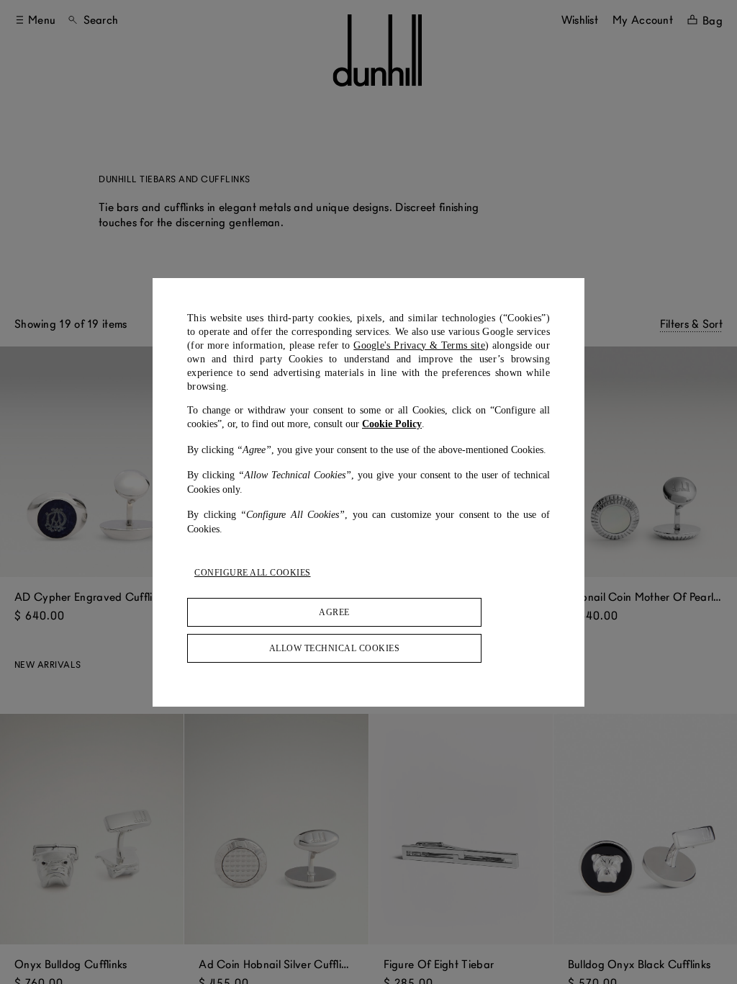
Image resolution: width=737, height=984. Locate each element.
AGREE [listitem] (334, 612)
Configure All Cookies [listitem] (252, 573)
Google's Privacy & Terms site (419, 345)
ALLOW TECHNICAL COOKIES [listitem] (334, 648)
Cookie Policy (392, 424)
